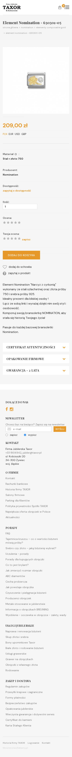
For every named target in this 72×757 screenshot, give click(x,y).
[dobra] (11, 238)
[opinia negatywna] (4, 238)
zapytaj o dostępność (17, 190)
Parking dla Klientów (18, 500)
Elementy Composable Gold (50, 27)
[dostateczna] (8, 238)
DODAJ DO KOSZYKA (21, 255)
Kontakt (10, 478)
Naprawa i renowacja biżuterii (23, 631)
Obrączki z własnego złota (22, 664)
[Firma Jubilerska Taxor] (16, 7)
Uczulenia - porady (17, 553)
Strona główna (10, 27)
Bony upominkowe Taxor (20, 642)
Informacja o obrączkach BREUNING (27, 609)
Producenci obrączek (18, 598)
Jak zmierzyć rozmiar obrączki (24, 570)
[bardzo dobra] (15, 238)
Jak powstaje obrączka (20, 587)
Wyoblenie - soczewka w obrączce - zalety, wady (36, 615)
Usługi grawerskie (16, 653)
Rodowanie (12, 670)
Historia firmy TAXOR (18, 489)
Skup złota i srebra (17, 637)
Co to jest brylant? (17, 565)
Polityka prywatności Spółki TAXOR (27, 506)
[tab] (36, 347)
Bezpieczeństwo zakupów (21, 703)
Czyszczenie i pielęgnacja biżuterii (26, 592)
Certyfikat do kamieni (19, 720)
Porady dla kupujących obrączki (25, 559)
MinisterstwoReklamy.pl (15, 747)
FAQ (8, 533)
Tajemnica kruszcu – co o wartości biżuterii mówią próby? (32, 540)
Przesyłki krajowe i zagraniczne (24, 692)
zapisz (13, 434)
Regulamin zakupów (18, 686)
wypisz (32, 434)
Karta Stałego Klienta (18, 725)
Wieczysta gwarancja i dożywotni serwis (30, 714)
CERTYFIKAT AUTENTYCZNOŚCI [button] (30, 347)
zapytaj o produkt (19, 273)
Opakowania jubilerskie (19, 708)
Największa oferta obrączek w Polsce (28, 511)
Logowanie (33, 742)
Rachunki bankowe (17, 483)
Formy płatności (15, 697)
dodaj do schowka (20, 267)
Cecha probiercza (16, 581)
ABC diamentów (15, 576)
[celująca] (19, 238)
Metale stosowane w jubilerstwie (25, 604)
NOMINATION (26, 27)
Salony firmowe (15, 495)
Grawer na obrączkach (19, 659)
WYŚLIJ (59, 429)
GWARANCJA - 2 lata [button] (22, 370)
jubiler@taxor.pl (32, 452)
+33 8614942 (13, 452)
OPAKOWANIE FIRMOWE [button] (25, 359)
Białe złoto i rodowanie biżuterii (25, 648)
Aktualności (13, 517)
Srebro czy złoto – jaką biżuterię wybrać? (31, 548)
